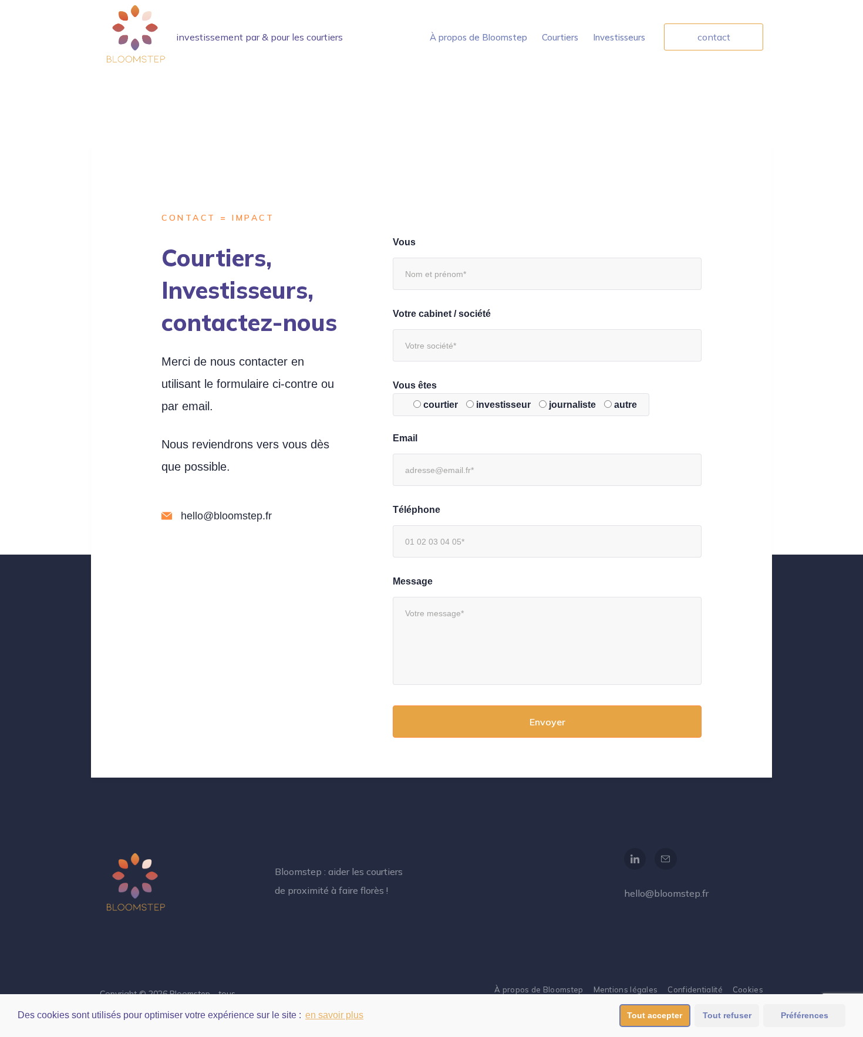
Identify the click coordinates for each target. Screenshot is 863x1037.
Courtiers (560, 37)
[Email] (666, 859)
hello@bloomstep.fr (666, 893)
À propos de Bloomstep (478, 37)
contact (713, 37)
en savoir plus (334, 1015)
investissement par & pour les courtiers (259, 37)
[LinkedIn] (635, 859)
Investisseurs (619, 37)
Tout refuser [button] (727, 1015)
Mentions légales (626, 989)
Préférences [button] (804, 1015)
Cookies (748, 989)
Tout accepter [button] (654, 1015)
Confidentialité (695, 989)
